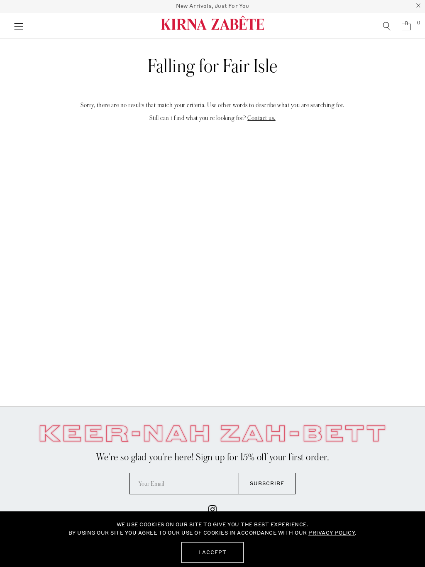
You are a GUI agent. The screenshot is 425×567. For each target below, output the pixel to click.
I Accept (212, 552)
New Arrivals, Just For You (212, 6)
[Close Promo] (418, 6)
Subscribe (267, 483)
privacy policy (331, 533)
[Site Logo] (212, 25)
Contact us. (261, 118)
